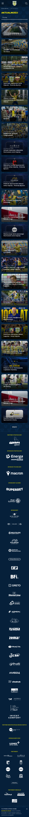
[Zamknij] (27, 809)
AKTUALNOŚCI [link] (14, 8)
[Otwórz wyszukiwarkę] (26, 3)
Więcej (14, 427)
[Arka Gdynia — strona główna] (14, 3)
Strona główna (4, 8)
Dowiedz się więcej (6, 810)
